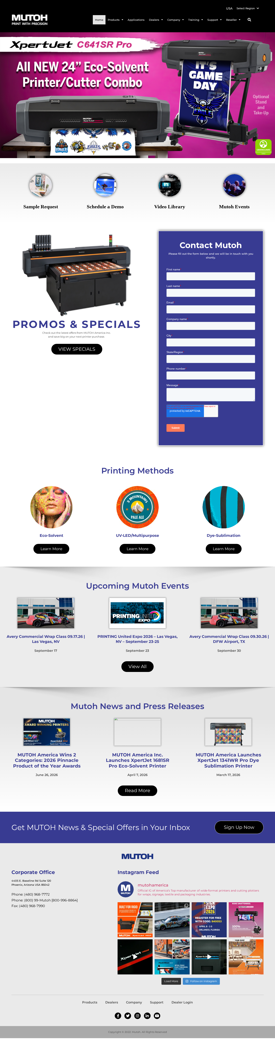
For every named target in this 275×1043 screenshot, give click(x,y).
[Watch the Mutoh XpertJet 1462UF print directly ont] (135, 956)
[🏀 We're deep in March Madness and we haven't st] (209, 956)
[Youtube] (157, 1016)
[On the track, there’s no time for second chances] (172, 919)
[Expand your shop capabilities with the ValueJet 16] (246, 956)
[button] (249, 19)
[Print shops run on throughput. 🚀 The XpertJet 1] (135, 919)
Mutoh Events (234, 206)
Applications (136, 19)
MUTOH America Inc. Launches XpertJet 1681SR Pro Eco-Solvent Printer (137, 760)
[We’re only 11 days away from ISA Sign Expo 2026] (209, 919)
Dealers (111, 1002)
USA (229, 8)
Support (156, 1002)
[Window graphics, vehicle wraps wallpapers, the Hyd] (172, 956)
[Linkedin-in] (147, 1016)
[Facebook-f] (118, 1016)
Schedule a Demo (105, 206)
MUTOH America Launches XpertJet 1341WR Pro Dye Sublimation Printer (228, 760)
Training (193, 19)
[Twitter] (127, 1016)
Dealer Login (182, 1002)
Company (134, 1002)
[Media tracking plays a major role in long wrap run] (246, 919)
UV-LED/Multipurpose (137, 535)
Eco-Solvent (51, 535)
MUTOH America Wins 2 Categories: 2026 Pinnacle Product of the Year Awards (47, 760)
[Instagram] (137, 1016)
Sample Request (40, 206)
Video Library (169, 206)
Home (99, 19)
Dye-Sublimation (223, 535)
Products (89, 1002)
